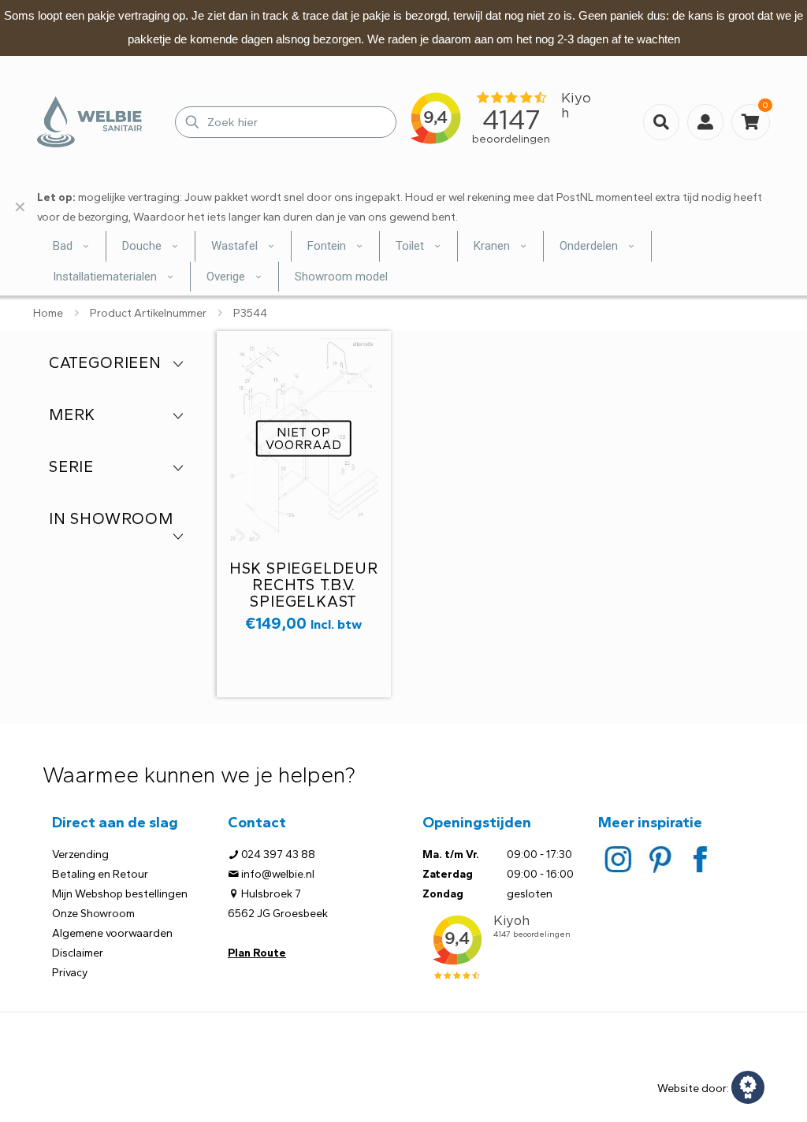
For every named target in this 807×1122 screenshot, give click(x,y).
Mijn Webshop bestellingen (120, 894)
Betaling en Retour (100, 874)
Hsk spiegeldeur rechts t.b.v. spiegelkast (303, 585)
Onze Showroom (93, 913)
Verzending (80, 854)
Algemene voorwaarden (112, 933)
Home (48, 313)
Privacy (69, 972)
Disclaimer (77, 953)
